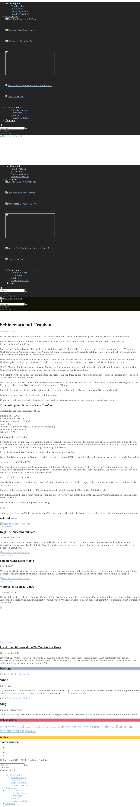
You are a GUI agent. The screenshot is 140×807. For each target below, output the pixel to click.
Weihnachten (12, 731)
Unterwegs (16, 112)
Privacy (9, 750)
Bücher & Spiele (19, 11)
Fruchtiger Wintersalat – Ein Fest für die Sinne (36, 80)
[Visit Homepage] (11, 136)
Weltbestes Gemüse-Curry (22, 46)
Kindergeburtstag (31, 727)
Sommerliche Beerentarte (22, 35)
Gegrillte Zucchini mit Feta (23, 24)
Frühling (5, 726)
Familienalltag (18, 6)
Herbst (18, 726)
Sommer (124, 726)
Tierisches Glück (20, 118)
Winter (30, 731)
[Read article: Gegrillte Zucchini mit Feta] (70, 523)
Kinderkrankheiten (49, 726)
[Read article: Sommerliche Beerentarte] (70, 552)
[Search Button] (26, 128)
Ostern (86, 726)
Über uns (10, 120)
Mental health (70, 726)
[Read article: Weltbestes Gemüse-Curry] (70, 578)
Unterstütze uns (14, 755)
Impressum (11, 747)
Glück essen (11, 16)
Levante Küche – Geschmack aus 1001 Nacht (33, 102)
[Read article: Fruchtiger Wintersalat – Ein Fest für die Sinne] (70, 623)
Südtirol (15, 115)
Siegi (3, 507)
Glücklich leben (19, 110)
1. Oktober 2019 (8, 331)
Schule (112, 727)
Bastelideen (17, 8)
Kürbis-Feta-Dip (15, 91)
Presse (8, 752)
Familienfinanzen (20, 14)
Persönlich (100, 727)
